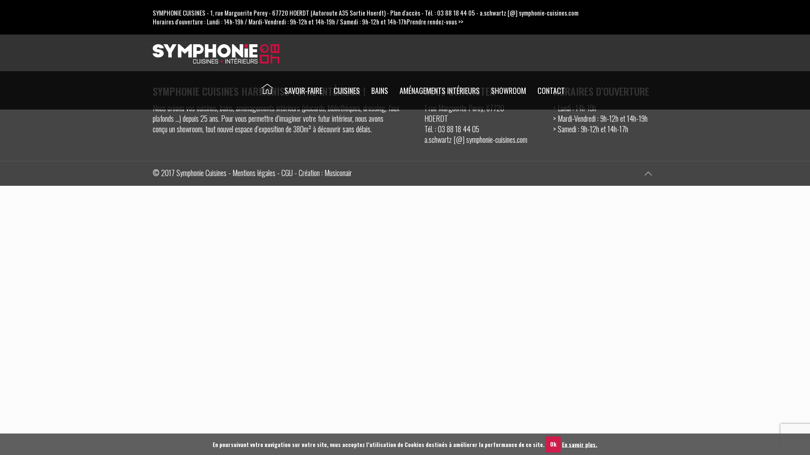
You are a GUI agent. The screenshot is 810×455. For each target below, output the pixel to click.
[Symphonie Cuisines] (216, 53)
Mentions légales (253, 172)
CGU (287, 172)
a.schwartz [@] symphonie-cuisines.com (529, 12)
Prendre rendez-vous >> (435, 21)
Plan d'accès (405, 12)
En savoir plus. (579, 444)
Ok (553, 444)
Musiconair (338, 172)
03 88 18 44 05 (456, 12)
